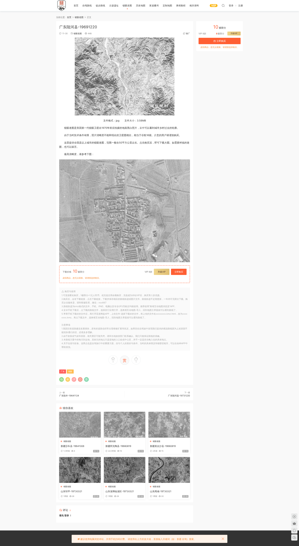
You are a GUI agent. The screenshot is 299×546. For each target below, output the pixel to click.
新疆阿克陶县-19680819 (118, 446)
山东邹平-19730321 (71, 491)
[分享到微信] (61, 379)
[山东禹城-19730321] (169, 470)
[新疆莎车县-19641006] (80, 425)
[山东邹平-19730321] (80, 470)
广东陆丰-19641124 (69, 395)
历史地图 (140, 5)
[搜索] (223, 5)
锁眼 (70, 371)
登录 (66, 515)
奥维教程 (180, 5)
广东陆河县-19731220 (179, 395)
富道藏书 (154, 5)
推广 (188, 33)
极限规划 (61, 5)
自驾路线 (87, 5)
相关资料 (194, 5)
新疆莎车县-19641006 (72, 446)
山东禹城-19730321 (160, 491)
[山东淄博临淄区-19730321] (124, 470)
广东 (62, 371)
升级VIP (162, 271)
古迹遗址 (114, 5)
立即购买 (178, 271)
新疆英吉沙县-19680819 (163, 446)
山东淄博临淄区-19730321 (119, 491)
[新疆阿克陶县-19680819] (124, 425)
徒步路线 (100, 5)
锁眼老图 (127, 5)
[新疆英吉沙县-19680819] (169, 425)
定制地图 (167, 5)
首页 (76, 5)
